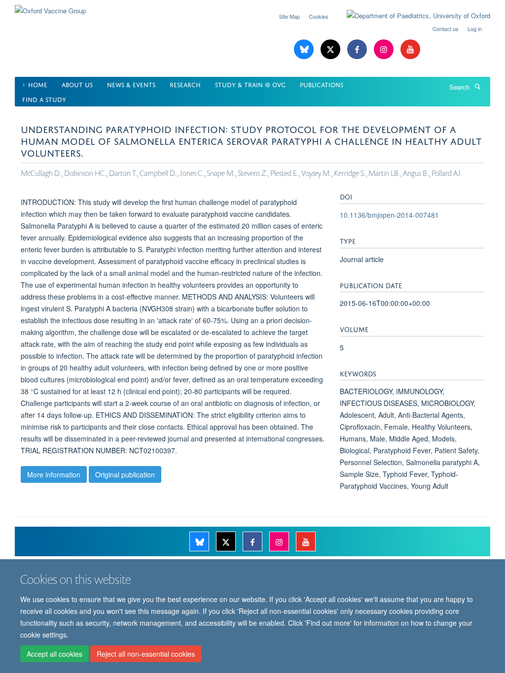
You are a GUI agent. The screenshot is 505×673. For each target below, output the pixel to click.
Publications (321, 84)
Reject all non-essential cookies (146, 654)
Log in (475, 29)
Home (37, 84)
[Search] (477, 86)
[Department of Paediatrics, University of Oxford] (411, 16)
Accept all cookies (54, 654)
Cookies (318, 16)
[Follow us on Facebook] (358, 49)
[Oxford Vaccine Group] (50, 7)
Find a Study (44, 98)
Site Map (289, 16)
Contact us (446, 29)
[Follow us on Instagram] (385, 49)
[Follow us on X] (331, 49)
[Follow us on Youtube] (410, 49)
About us (77, 84)
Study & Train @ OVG (250, 84)
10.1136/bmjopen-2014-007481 (389, 215)
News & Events (131, 84)
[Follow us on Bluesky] (305, 49)
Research (185, 84)
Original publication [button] (125, 474)
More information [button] (53, 474)
